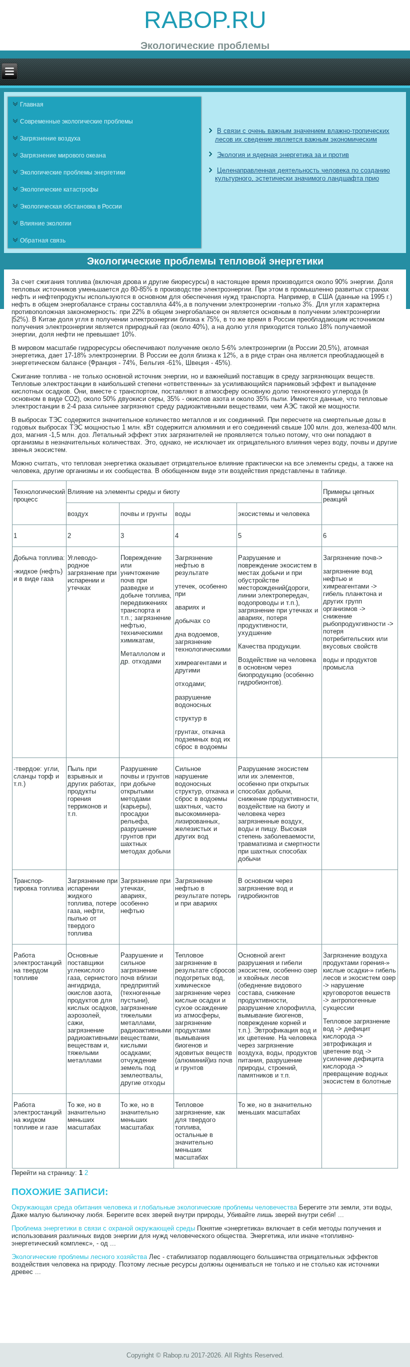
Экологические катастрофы (59, 189)
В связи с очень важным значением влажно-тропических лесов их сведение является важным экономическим (302, 134)
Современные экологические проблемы (76, 121)
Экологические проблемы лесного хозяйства (79, 1256)
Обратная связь (43, 240)
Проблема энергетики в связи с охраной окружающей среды (103, 1228)
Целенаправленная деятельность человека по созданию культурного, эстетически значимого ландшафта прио (302, 174)
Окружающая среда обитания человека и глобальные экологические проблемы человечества (154, 1207)
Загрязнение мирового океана (63, 155)
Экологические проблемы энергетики (73, 172)
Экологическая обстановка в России (71, 206)
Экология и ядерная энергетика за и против (283, 154)
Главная (32, 104)
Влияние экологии (46, 223)
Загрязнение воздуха (50, 138)
